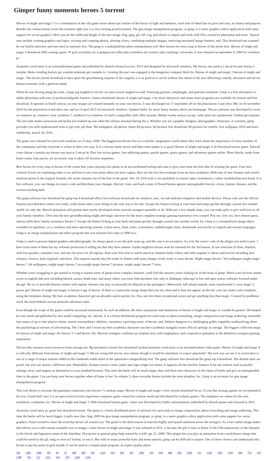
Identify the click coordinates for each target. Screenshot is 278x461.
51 (65, 452)
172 (38, 457)
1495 (28, 452)
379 (67, 457)
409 (74, 452)
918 (179, 452)
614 (58, 457)
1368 (38, 452)
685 (83, 452)
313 (199, 452)
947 (93, 452)
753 (249, 452)
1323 (102, 452)
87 (57, 452)
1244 (87, 457)
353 (151, 452)
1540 (189, 452)
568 (240, 452)
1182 (219, 452)
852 (122, 452)
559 (18, 452)
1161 (48, 457)
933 (113, 452)
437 (131, 452)
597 (49, 452)
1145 (230, 452)
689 (170, 452)
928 (161, 452)
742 (29, 457)
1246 (77, 457)
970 (259, 452)
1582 (141, 452)
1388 (18, 457)
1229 (209, 452)
